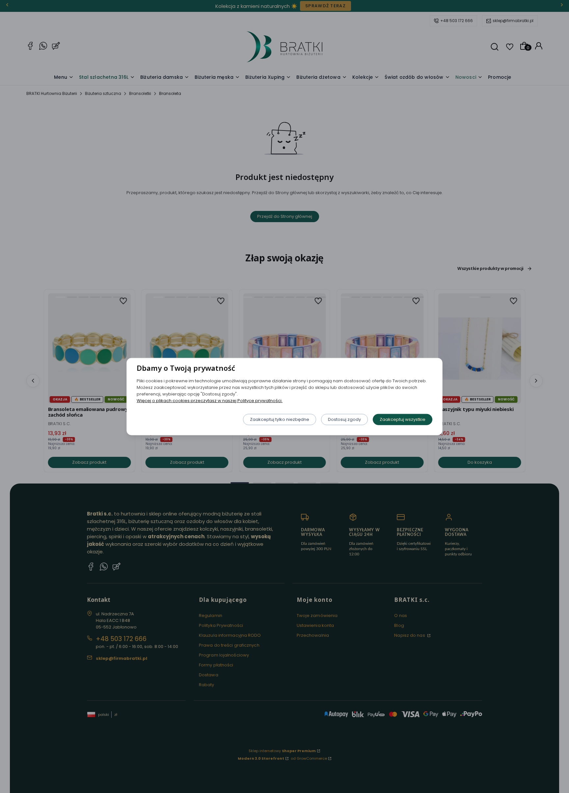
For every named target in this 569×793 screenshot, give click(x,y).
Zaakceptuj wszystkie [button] (402, 419)
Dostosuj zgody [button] (344, 419)
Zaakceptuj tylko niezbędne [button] (279, 419)
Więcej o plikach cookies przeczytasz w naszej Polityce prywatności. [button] (210, 400)
